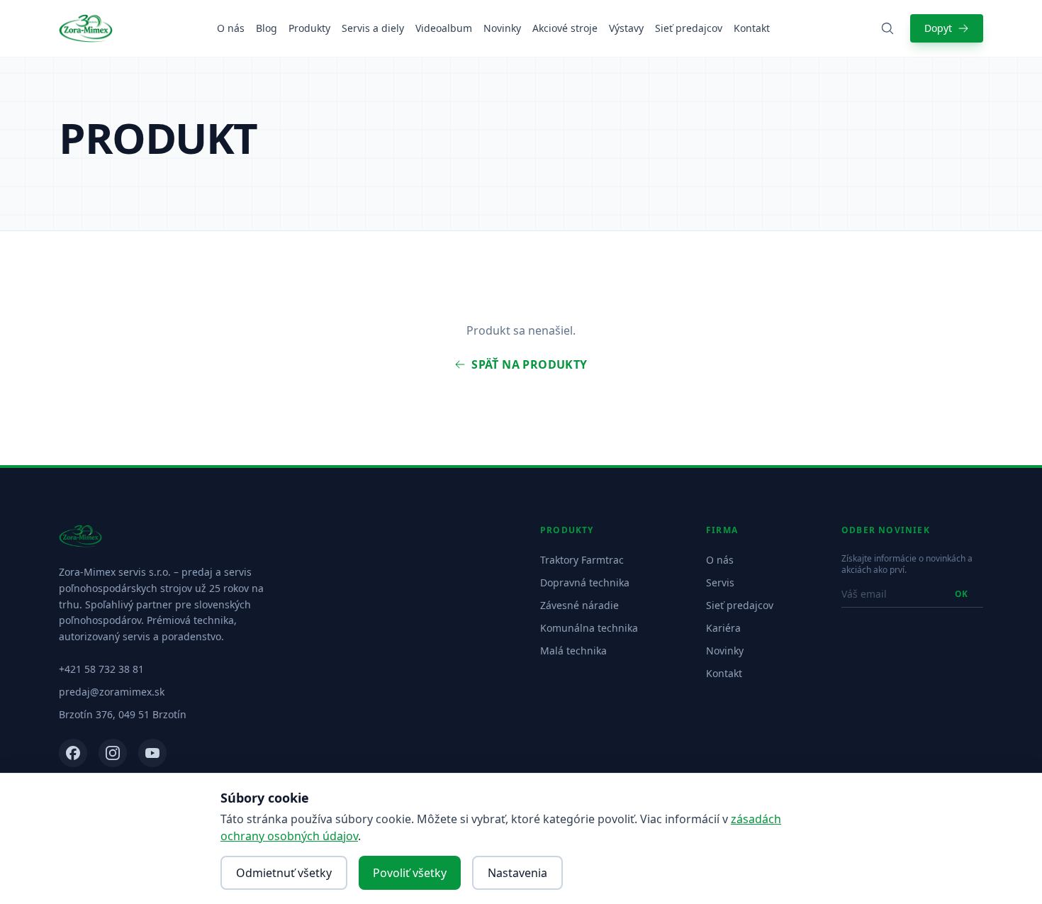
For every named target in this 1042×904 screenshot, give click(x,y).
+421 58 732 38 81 (101, 669)
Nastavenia (517, 873)
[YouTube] (152, 753)
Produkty (309, 28)
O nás (231, 28)
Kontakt (752, 28)
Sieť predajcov (688, 28)
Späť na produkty (529, 364)
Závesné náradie (579, 605)
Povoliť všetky (410, 873)
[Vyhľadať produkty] (887, 28)
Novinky (502, 28)
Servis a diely (373, 28)
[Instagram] (113, 753)
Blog (266, 28)
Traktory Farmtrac (582, 560)
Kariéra (723, 628)
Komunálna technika (589, 628)
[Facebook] (73, 753)
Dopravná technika (584, 582)
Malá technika (573, 650)
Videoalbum (443, 28)
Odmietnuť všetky (284, 873)
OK (961, 594)
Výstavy (626, 28)
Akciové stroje (565, 28)
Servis (720, 582)
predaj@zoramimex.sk (111, 691)
